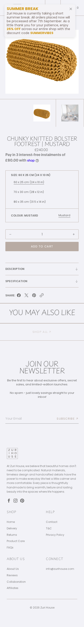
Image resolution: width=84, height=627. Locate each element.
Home (11, 522)
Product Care (16, 541)
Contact (51, 522)
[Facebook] (9, 501)
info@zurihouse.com (60, 569)
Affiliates (12, 588)
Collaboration (16, 582)
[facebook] (19, 296)
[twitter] (26, 296)
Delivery (12, 528)
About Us (13, 569)
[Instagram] (15, 501)
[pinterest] (34, 296)
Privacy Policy (55, 535)
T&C (49, 528)
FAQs (10, 547)
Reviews (12, 575)
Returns (12, 535)
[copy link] (41, 296)
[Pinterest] (22, 501)
